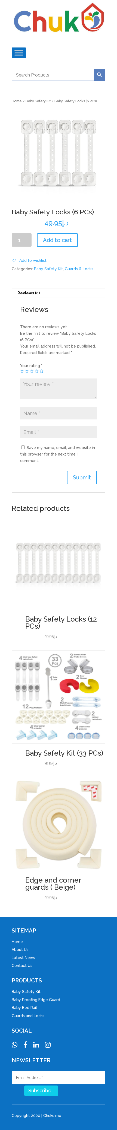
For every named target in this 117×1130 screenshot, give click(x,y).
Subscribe (39, 1090)
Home (17, 101)
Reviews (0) (28, 293)
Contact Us (22, 965)
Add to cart (57, 240)
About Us (20, 949)
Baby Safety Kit (38, 101)
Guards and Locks (28, 1016)
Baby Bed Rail (24, 1007)
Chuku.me (52, 1115)
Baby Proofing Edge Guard (36, 1000)
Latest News (23, 958)
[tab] (58, 293)
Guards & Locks (79, 269)
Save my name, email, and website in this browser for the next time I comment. (57, 454)
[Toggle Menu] (18, 52)
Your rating (31, 366)
